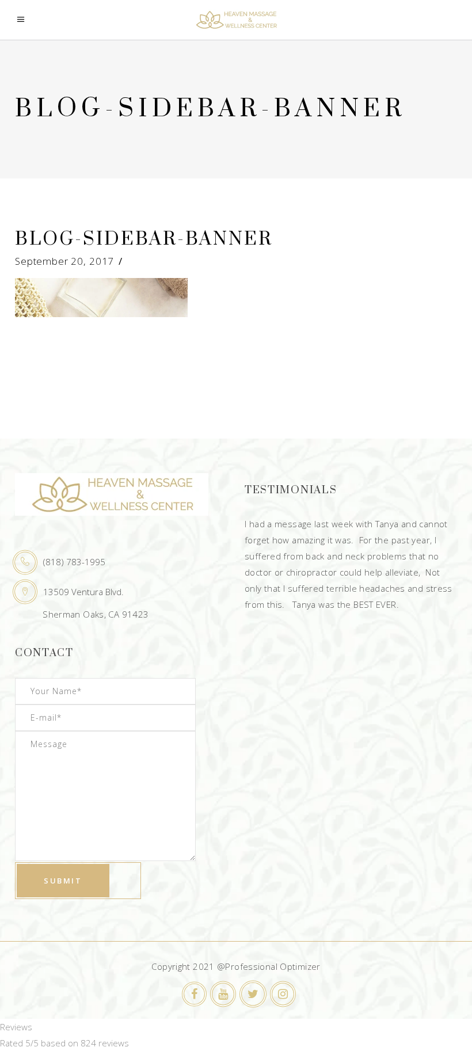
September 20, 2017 (64, 261)
